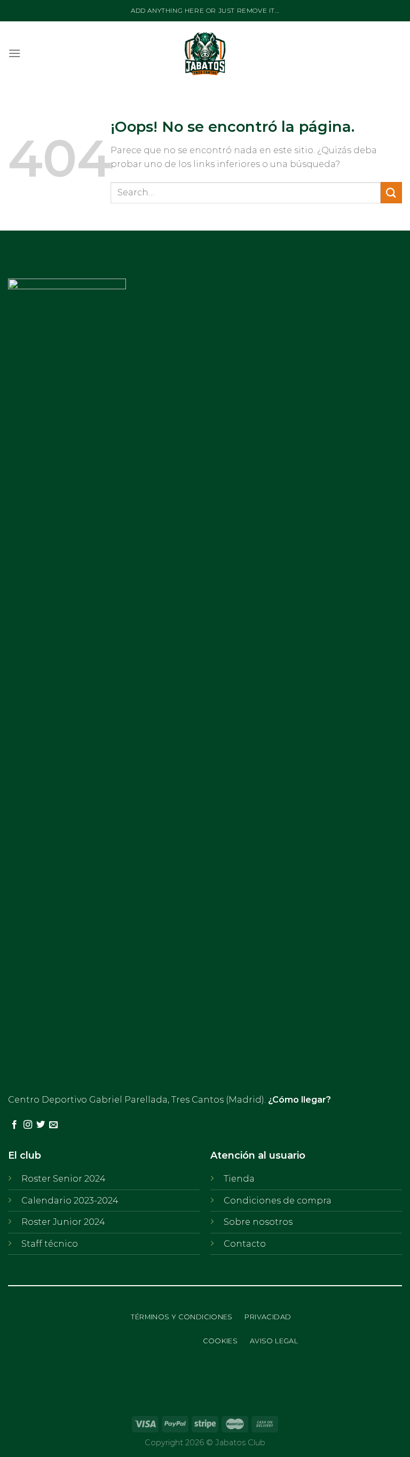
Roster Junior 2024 (63, 1222)
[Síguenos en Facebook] (14, 1125)
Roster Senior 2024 (63, 1179)
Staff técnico (49, 1244)
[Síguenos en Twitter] (40, 1125)
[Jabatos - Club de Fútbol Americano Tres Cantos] (205, 53)
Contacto (245, 1244)
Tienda (239, 1179)
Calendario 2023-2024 (70, 1200)
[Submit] (391, 192)
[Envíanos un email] (53, 1125)
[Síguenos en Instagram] (27, 1125)
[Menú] (14, 53)
